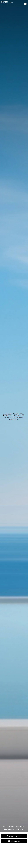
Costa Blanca (9, 829)
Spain (5, 826)
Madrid (11, 826)
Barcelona (20, 826)
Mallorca (19, 829)
